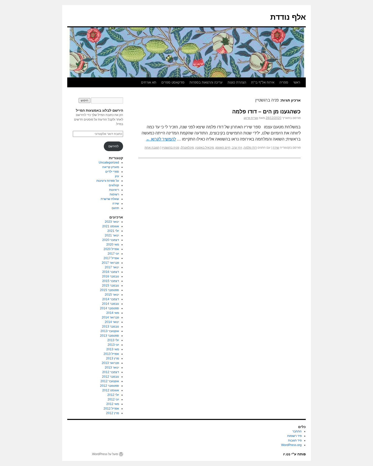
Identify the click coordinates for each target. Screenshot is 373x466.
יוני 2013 (113, 345)
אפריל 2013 (111, 354)
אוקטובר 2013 (109, 331)
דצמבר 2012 (110, 372)
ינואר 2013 (112, 367)
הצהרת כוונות (237, 82)
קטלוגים (114, 185)
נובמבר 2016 (110, 276)
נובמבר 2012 (110, 376)
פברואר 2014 (110, 317)
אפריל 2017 (111, 258)
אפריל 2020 (111, 249)
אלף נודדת (288, 17)
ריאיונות (114, 190)
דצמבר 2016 (110, 272)
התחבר (297, 431)
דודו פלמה (250, 147)
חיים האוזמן (222, 147)
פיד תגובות (295, 440)
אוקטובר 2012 (109, 381)
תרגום (115, 208)
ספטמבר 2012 (109, 386)
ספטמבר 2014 (109, 308)
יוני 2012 (113, 399)
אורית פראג (251, 118)
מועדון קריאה (110, 167)
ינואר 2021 (112, 235)
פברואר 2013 (110, 363)
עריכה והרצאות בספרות (206, 82)
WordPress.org (291, 445)
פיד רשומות (294, 436)
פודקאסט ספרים (172, 82)
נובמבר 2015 (110, 285)
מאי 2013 (112, 349)
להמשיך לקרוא (161, 139)
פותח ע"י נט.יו (294, 454)
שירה (276, 147)
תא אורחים (148, 82)
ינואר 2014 (112, 322)
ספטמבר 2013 (109, 335)
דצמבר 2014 (110, 299)
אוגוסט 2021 (110, 226)
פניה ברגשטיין (170, 147)
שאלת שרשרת (110, 199)
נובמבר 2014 (110, 304)
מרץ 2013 (112, 358)
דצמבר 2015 (110, 281)
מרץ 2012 (112, 413)
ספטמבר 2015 (109, 290)
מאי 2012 (112, 404)
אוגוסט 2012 (110, 390)
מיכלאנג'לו (187, 147)
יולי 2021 (113, 231)
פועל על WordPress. (104, 454)
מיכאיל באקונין (204, 147)
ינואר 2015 (112, 294)
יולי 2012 (113, 395)
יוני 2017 (113, 253)
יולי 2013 (113, 340)
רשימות (114, 194)
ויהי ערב (237, 147)
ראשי (296, 82)
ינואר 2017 (112, 267)
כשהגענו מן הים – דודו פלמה (266, 111)
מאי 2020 (112, 244)
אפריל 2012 (111, 408)
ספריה (283, 82)
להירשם (113, 146)
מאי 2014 (112, 313)
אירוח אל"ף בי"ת (262, 82)
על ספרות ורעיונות (107, 181)
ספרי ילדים (112, 171)
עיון (117, 176)
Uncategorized (109, 162)
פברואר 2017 (110, 263)
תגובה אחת (152, 147)
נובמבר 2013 (110, 326)
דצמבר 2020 (110, 240)
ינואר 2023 (112, 222)
